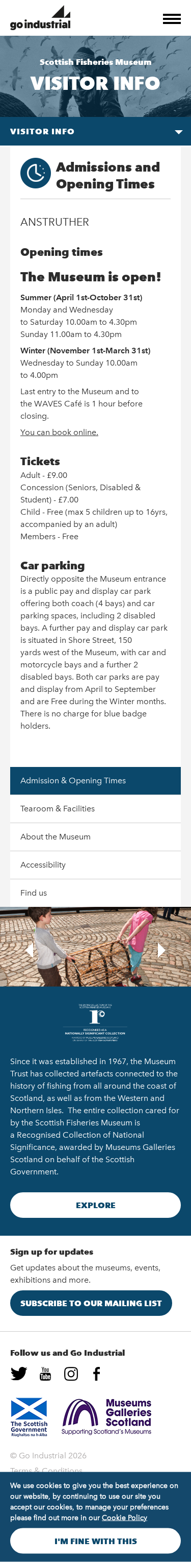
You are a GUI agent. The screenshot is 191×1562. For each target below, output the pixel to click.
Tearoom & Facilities (57, 808)
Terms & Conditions (46, 1471)
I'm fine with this (95, 1541)
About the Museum (55, 837)
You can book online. (59, 432)
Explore (96, 1205)
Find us (33, 893)
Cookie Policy (124, 1517)
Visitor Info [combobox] (42, 131)
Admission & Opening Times (73, 780)
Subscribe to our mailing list (91, 1303)
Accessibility (43, 865)
